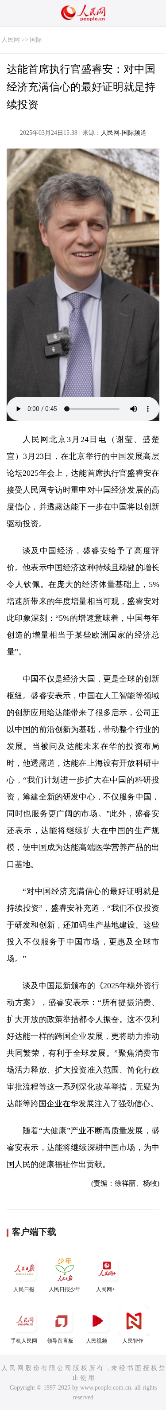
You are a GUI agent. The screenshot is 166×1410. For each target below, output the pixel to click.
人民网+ (105, 1289)
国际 (36, 39)
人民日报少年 (65, 1289)
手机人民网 (24, 1341)
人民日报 (24, 1289)
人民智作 (132, 1341)
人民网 (10, 39)
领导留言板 (60, 1341)
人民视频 (96, 1341)
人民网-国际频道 (124, 132)
